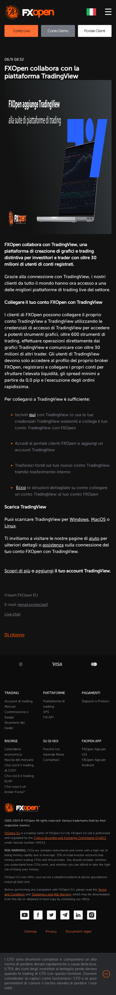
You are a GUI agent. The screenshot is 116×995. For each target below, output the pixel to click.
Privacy (51, 931)
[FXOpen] (30, 12)
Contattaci (51, 760)
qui (32, 414)
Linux (9, 526)
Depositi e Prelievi (95, 701)
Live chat (12, 614)
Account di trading (18, 701)
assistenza (53, 545)
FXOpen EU (12, 833)
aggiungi (44, 571)
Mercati (10, 707)
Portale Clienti (94, 31)
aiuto (94, 538)
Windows (79, 519)
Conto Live (21, 31)
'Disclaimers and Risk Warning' (52, 894)
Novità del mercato (19, 760)
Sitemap (30, 931)
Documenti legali (79, 931)
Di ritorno (14, 634)
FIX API (48, 717)
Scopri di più (17, 571)
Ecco (21, 487)
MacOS (98, 519)
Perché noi (51, 749)
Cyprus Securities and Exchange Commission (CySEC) (70, 838)
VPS (46, 712)
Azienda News (53, 754)
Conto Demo (58, 31)
